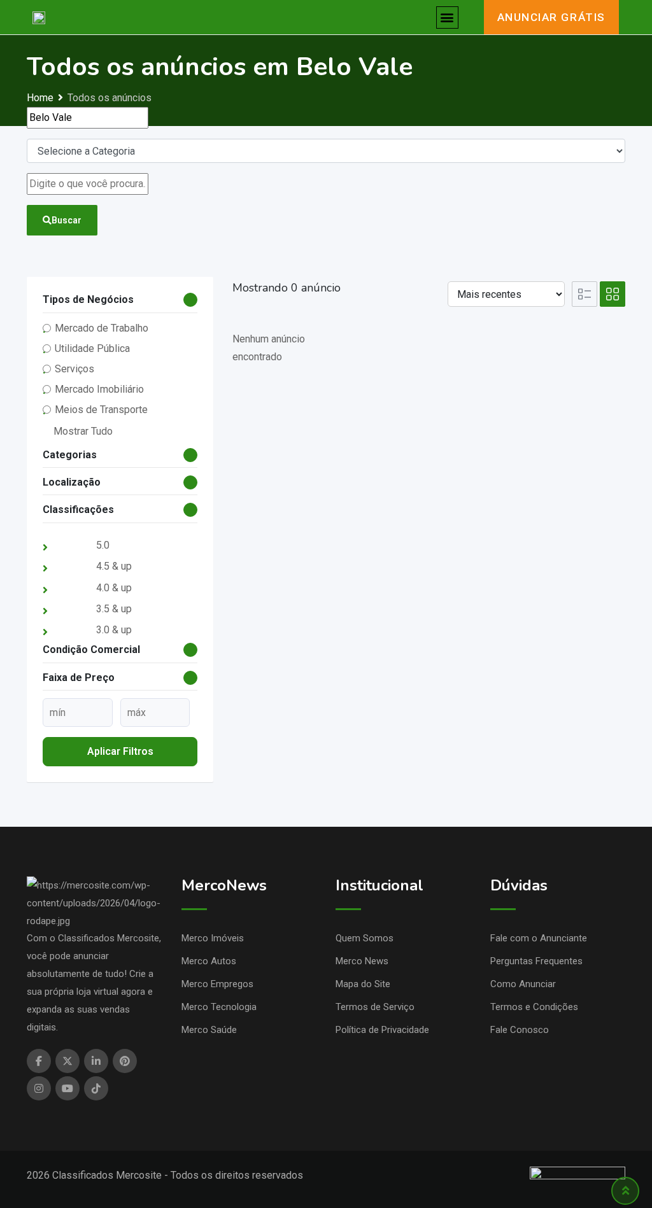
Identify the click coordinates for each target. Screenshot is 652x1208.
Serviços (74, 369)
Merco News (362, 961)
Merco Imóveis (212, 938)
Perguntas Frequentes (536, 961)
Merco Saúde (209, 1030)
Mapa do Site (363, 984)
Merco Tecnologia (219, 1007)
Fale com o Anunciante (538, 938)
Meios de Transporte (101, 410)
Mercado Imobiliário (99, 389)
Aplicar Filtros (120, 751)
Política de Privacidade (382, 1030)
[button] (447, 17)
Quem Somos (364, 938)
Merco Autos (208, 961)
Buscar (67, 220)
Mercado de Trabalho (101, 328)
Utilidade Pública (92, 348)
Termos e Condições (534, 1007)
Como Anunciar (523, 984)
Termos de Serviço (375, 1007)
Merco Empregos (217, 984)
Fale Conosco (519, 1030)
